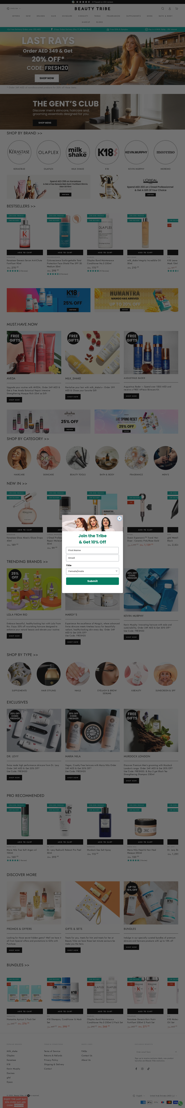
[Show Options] (116, 571)
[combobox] (91, 571)
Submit (92, 581)
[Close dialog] (119, 518)
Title (68, 565)
